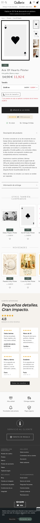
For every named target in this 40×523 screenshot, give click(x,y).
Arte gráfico (5, 73)
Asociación (23, 459)
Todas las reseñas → (20, 383)
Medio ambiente (24, 462)
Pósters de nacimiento (7, 464)
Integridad (4, 491)
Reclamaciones (24, 495)
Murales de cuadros (6, 454)
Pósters (3, 457)
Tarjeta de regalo (21, 437)
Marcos (3, 460)
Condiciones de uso (6, 488)
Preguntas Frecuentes (26, 484)
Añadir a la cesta (21, 110)
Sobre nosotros (24, 452)
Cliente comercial (25, 491)
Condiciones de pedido (7, 484)
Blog (2, 478)
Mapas (3, 467)
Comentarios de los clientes (28, 455)
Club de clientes (24, 488)
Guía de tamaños (12, 94)
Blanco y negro (14, 73)
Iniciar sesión (24, 478)
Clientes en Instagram (7, 481)
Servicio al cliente (25, 481)
